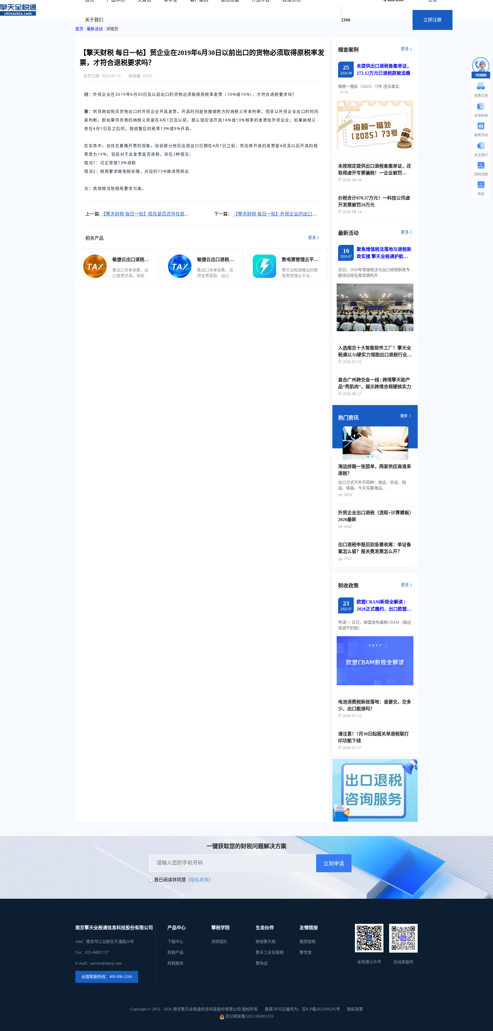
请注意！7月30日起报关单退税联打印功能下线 (373, 737)
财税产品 (175, 952)
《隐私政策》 (199, 879)
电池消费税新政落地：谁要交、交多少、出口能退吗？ (374, 705)
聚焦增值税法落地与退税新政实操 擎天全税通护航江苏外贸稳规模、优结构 (384, 253)
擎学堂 (306, 952)
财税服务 (175, 963)
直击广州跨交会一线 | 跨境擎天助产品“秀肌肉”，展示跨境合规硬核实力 (374, 383)
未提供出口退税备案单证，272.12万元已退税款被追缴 (384, 70)
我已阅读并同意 (170, 879)
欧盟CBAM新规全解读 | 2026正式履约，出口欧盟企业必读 (384, 606)
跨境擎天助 (266, 942)
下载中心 (175, 942)
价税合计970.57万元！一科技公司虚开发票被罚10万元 (374, 201)
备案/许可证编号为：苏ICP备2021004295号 (302, 1009)
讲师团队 (219, 942)
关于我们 (94, 19)
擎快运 (262, 963)
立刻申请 (334, 864)
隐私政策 (355, 1009)
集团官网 (308, 942)
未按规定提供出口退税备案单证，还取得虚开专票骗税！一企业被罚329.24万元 (374, 170)
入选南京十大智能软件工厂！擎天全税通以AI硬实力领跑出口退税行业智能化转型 (375, 351)
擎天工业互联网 (270, 952)
